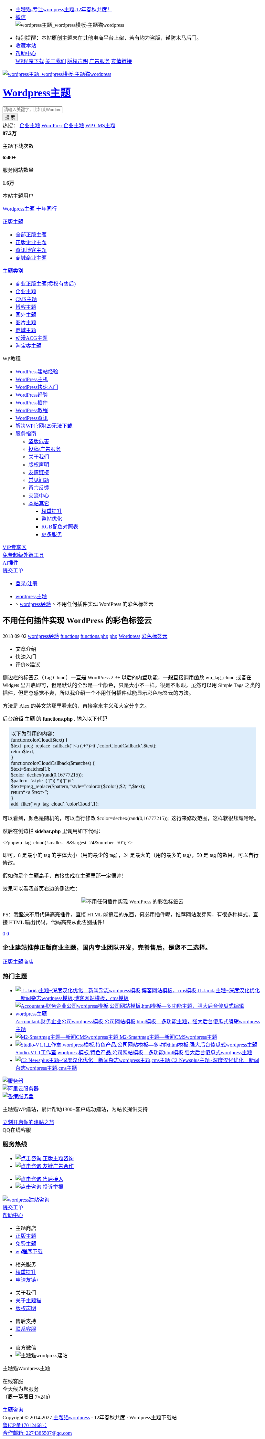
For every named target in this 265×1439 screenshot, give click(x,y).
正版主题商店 (18, 962)
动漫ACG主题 (32, 338)
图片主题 (26, 322)
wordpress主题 (31, 596)
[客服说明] (26, 1200)
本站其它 (38, 503)
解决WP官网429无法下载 (44, 426)
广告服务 (99, 61)
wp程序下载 (29, 1251)
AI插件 (10, 563)
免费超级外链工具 (23, 555)
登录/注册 (26, 583)
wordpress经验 (35, 604)
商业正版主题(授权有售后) (46, 284)
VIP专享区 (14, 547)
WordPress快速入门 (37, 387)
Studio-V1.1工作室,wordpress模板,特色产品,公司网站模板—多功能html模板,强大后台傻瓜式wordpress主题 (134, 1052)
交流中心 (38, 495)
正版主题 (13, 221)
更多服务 (51, 534)
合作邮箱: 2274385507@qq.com (37, 1433)
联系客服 (26, 1329)
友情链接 (121, 61)
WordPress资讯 (32, 418)
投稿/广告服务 (44, 449)
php (113, 636)
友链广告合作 (57, 1166)
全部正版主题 (31, 234)
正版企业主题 (31, 242)
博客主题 (26, 307)
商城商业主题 (31, 258)
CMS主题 (26, 299)
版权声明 (77, 61)
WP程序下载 (30, 61)
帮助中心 (26, 53)
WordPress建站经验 (37, 371)
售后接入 (52, 1179)
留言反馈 (38, 488)
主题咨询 (13, 1410)
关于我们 (55, 61)
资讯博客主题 (31, 250)
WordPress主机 (32, 379)
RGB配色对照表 (59, 526)
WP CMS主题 (100, 125)
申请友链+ (27, 1280)
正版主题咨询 (57, 1158)
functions (69, 636)
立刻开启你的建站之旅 (28, 1122)
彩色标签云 (154, 636)
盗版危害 (38, 441)
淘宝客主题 (28, 346)
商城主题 (26, 330)
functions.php (94, 636)
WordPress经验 (32, 395)
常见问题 (38, 480)
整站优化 (51, 519)
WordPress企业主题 (62, 125)
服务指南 (26, 433)
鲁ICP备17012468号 (25, 1425)
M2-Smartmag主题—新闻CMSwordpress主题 (168, 1037)
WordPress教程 (32, 410)
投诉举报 (52, 1187)
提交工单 (13, 570)
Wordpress (129, 636)
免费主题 (26, 1243)
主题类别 (13, 271)
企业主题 (29, 125)
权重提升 (51, 511)
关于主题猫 (28, 1300)
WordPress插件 (32, 402)
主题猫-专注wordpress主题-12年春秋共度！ (64, 9)
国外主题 (26, 315)
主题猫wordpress (71, 1417)
